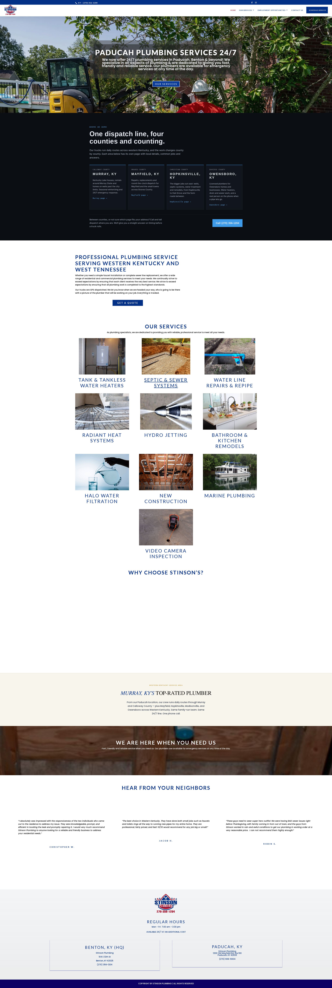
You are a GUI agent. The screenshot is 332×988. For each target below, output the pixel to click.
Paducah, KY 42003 (227, 955)
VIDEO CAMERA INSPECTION (165, 553)
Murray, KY (105, 174)
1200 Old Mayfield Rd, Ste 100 (227, 953)
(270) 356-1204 (104, 964)
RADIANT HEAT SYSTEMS (102, 437)
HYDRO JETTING (166, 435)
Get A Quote (127, 302)
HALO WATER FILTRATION (102, 498)
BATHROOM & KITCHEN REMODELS (230, 440)
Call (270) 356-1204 (227, 223)
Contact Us (297, 10)
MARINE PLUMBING (229, 495)
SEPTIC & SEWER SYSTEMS (166, 382)
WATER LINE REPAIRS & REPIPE (229, 382)
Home (233, 10)
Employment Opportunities (271, 10)
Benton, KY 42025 (104, 960)
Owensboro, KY (223, 175)
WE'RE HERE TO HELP (166, 758)
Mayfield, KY (145, 174)
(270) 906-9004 (227, 959)
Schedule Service (317, 10)
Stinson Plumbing (105, 953)
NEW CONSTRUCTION (166, 498)
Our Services (245, 10)
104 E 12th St (105, 956)
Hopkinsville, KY (185, 175)
